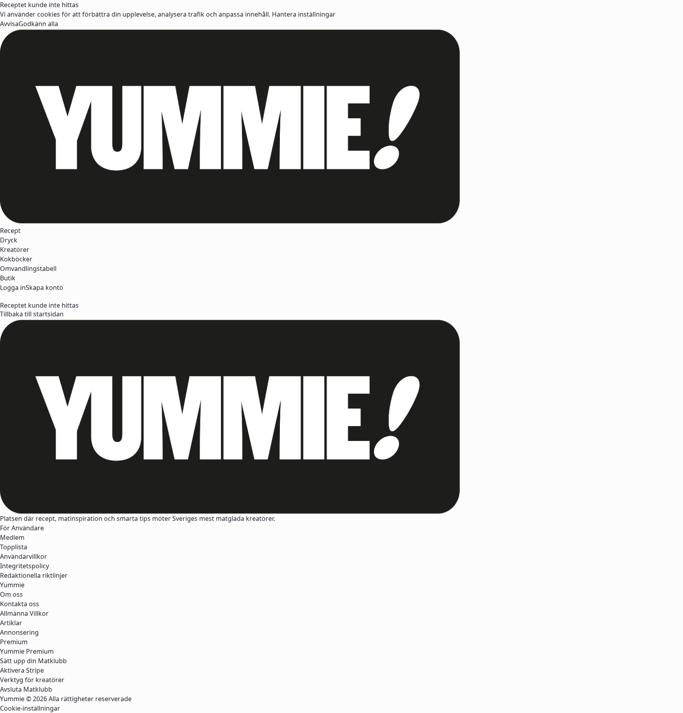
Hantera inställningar (304, 14)
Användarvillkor (23, 556)
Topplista (13, 547)
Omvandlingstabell (28, 268)
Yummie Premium (27, 651)
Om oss (11, 594)
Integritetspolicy (24, 566)
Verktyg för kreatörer (32, 679)
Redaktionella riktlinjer (34, 575)
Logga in (13, 287)
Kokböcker (16, 259)
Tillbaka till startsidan (32, 314)
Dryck (8, 240)
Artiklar (11, 622)
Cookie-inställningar (30, 708)
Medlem (12, 537)
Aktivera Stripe (22, 670)
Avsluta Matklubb (26, 689)
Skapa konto (44, 287)
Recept (10, 230)
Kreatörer (14, 249)
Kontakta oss (19, 604)
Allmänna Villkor (24, 613)
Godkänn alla (38, 23)
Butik (7, 278)
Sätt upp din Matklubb (33, 660)
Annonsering (19, 632)
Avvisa (9, 23)
